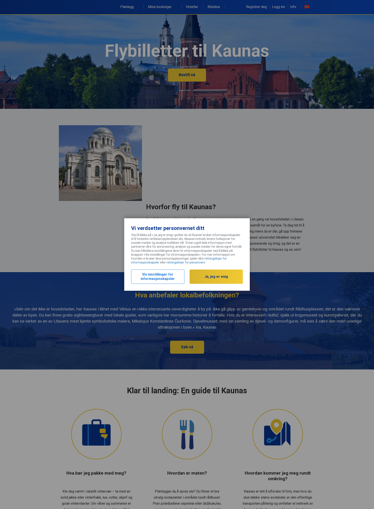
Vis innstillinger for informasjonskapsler (158, 276)
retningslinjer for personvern (185, 262)
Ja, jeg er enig (216, 277)
